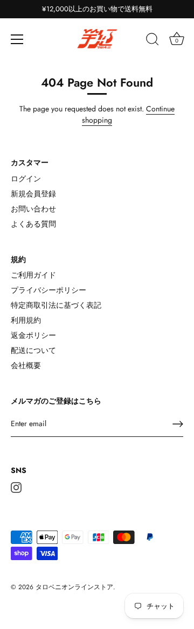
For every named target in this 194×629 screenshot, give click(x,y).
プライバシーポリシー (48, 290)
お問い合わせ (33, 208)
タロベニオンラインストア (74, 586)
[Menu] (17, 39)
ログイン (26, 178)
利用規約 (26, 320)
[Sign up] (177, 424)
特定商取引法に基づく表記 (56, 305)
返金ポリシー (33, 335)
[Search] (152, 41)
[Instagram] (16, 486)
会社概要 (26, 365)
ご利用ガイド (33, 275)
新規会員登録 (33, 193)
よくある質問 (33, 223)
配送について (33, 350)
